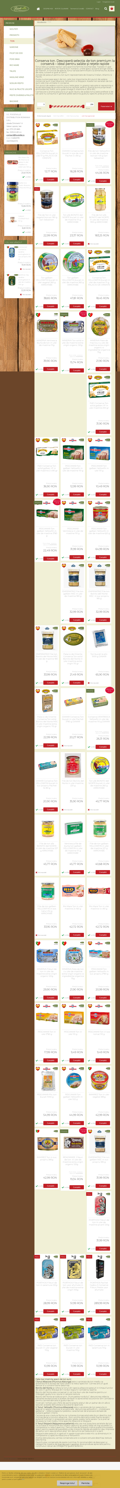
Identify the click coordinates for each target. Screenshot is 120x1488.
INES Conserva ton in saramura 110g (99, 1346)
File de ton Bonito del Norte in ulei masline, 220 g (73, 783)
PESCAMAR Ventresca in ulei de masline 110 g (73, 531)
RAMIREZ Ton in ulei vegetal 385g (99, 1095)
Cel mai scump (73, 116)
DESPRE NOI (48, 9)
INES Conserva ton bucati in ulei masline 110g (73, 1347)
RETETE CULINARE (61, 9)
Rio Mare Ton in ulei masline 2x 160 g (73, 907)
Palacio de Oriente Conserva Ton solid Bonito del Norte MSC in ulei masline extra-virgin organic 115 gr (47, 721)
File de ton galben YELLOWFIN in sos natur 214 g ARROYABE (46, 910)
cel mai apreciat (88, 116)
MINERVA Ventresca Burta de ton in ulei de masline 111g (47, 342)
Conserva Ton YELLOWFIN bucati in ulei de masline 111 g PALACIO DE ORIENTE (99, 281)
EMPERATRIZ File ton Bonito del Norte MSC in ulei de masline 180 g (47, 657)
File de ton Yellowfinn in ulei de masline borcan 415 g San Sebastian (99, 154)
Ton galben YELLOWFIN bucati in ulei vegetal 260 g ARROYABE (47, 281)
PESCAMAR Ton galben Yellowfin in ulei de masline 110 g (72, 468)
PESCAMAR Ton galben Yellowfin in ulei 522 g (73, 1096)
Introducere (41, 22)
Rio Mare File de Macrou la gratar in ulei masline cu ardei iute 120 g (24, 162)
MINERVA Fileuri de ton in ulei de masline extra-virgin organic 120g (47, 972)
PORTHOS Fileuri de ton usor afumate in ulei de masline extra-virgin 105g (73, 1286)
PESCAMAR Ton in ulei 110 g (73, 1033)
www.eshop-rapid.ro (25, 1459)
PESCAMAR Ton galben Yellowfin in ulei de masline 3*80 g (46, 532)
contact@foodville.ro (15, 135)
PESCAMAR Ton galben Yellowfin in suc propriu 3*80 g (99, 971)
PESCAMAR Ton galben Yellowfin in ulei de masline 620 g (99, 531)
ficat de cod (63, 1444)
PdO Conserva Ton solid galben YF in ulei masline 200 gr (99, 405)
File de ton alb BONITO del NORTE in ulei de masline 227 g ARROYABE (47, 847)
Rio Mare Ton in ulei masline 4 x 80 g (99, 907)
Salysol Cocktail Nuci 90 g (23, 218)
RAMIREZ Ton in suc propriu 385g (47, 1158)
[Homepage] (38, 8)
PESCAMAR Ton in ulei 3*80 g (47, 1033)
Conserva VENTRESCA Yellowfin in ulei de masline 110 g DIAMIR (99, 719)
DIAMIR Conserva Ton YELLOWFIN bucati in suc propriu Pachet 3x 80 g (47, 784)
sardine (75, 1444)
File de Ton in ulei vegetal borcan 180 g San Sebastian (46, 217)
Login (99, 2)
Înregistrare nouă (108, 2)
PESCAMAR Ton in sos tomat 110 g (99, 1033)
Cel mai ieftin (58, 116)
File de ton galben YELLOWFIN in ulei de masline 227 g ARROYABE (99, 847)
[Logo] (20, 9)
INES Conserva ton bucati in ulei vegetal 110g (47, 1347)
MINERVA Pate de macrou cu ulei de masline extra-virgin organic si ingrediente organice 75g (99, 346)
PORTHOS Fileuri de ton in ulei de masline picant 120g (99, 1222)
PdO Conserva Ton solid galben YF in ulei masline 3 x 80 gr (47, 468)
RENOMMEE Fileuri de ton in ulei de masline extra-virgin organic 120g (73, 1160)
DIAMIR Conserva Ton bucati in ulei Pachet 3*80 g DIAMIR (73, 719)
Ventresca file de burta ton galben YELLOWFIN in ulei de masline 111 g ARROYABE (72, 848)
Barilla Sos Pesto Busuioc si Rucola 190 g (24, 185)
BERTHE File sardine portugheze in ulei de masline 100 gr (24, 279)
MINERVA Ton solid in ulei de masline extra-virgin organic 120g (73, 342)
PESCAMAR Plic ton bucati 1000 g (47, 1095)
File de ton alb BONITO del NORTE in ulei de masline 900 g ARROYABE (99, 218)
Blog (97, 9)
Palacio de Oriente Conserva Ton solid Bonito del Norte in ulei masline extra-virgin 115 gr (73, 659)
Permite (85, 1483)
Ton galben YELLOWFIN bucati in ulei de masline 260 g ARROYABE (73, 281)
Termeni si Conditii (77, 9)
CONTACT (90, 9)
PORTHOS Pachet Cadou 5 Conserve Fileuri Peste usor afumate (99, 1286)
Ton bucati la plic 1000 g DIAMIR (99, 655)
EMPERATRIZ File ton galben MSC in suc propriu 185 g (99, 1159)
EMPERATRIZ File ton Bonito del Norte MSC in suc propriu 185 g (99, 595)
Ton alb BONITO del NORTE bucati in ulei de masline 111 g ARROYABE (72, 218)
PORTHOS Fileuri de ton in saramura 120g (46, 1284)
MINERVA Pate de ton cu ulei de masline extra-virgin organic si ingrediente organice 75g (73, 974)
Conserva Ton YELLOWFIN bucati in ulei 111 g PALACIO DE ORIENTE (47, 154)
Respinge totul (67, 1483)
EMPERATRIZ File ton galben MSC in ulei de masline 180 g (72, 593)
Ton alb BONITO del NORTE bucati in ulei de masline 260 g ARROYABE (99, 784)
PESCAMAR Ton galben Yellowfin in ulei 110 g (99, 468)
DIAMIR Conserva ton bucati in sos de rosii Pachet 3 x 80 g (73, 153)
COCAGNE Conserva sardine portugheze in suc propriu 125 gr (24, 253)
